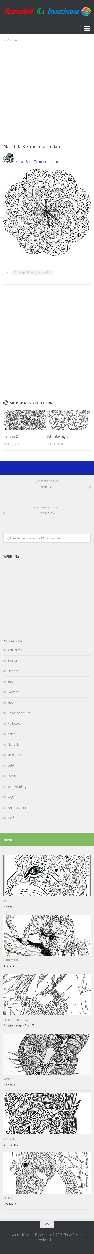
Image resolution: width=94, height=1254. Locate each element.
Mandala (10, 40)
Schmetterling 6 (57, 436)
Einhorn (13, 671)
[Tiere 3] (47, 935)
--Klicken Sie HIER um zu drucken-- (37, 161)
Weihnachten (17, 807)
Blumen (13, 660)
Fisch (11, 702)
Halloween (15, 723)
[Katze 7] (47, 1054)
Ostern (12, 765)
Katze (11, 734)
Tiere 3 (8, 966)
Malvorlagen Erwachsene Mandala (32, 272)
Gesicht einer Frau (20, 713)
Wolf (11, 818)
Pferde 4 (9, 1204)
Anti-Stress (15, 650)
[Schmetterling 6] (68, 420)
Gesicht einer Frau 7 (18, 1025)
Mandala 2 (10, 436)
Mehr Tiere (15, 755)
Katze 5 (9, 906)
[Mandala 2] (25, 420)
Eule (10, 681)
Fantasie (13, 692)
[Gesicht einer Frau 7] (47, 994)
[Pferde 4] (47, 1172)
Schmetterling (17, 786)
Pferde (12, 776)
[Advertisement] (47, 92)
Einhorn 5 (10, 1144)
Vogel (11, 797)
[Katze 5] (47, 875)
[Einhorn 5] (47, 1113)
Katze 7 (9, 1085)
